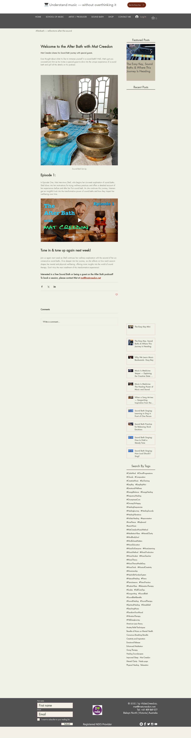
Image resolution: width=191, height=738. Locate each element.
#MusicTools (131, 567)
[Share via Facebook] (42, 286)
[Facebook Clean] (145, 724)
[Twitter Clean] (148, 724)
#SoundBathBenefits (134, 597)
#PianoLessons (132, 582)
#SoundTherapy (146, 601)
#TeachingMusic (133, 608)
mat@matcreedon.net (144, 706)
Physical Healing (133, 665)
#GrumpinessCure (133, 499)
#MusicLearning (149, 548)
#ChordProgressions (145, 473)
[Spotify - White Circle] (141, 724)
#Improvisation (146, 518)
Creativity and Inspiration (136, 639)
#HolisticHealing (133, 518)
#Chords (130, 477)
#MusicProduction (147, 552)
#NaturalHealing (133, 578)
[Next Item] (151, 52)
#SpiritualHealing (133, 605)
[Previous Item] (131, 52)
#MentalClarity (147, 533)
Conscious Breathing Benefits (137, 635)
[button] (155, 17)
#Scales (130, 590)
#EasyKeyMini (140, 484)
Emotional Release (133, 642)
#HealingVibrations (134, 514)
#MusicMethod (132, 552)
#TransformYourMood (135, 612)
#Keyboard (141, 522)
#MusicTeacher (145, 556)
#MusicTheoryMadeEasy (136, 563)
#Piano (144, 578)
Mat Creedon (145, 657)
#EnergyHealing (147, 492)
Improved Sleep (132, 657)
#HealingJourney (133, 511)
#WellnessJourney (133, 620)
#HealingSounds (147, 511)
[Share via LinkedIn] (54, 286)
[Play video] (79, 220)
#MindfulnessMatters (134, 541)
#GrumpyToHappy (134, 503)
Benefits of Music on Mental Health (140, 631)
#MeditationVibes (133, 533)
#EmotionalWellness (134, 488)
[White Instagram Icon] (152, 724)
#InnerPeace (131, 522)
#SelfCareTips (139, 590)
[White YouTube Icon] (155, 724)
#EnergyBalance (133, 492)
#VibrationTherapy (133, 616)
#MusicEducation (133, 545)
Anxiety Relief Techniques (136, 627)
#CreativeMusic (133, 481)
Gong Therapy (132, 650)
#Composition (140, 477)
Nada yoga (143, 661)
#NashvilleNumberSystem (136, 575)
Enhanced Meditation (135, 646)
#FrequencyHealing (134, 496)
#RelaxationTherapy (146, 586)
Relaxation (144, 665)
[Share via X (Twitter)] (48, 286)
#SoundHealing (133, 601)
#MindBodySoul (133, 537)
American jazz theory (135, 623)
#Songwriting (132, 593)
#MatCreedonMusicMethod (137, 529)
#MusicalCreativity (145, 567)
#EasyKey (130, 484)
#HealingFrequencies (134, 507)
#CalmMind (131, 473)
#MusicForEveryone (134, 548)
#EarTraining (145, 481)
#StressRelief (146, 605)
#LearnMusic (131, 526)
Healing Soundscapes (135, 654)
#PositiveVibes (132, 586)
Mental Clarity (132, 661)
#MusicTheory (132, 560)
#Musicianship (132, 571)
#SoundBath (143, 593)
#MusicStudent (132, 556)
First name (40, 701)
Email (39, 710)
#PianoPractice (144, 582)
